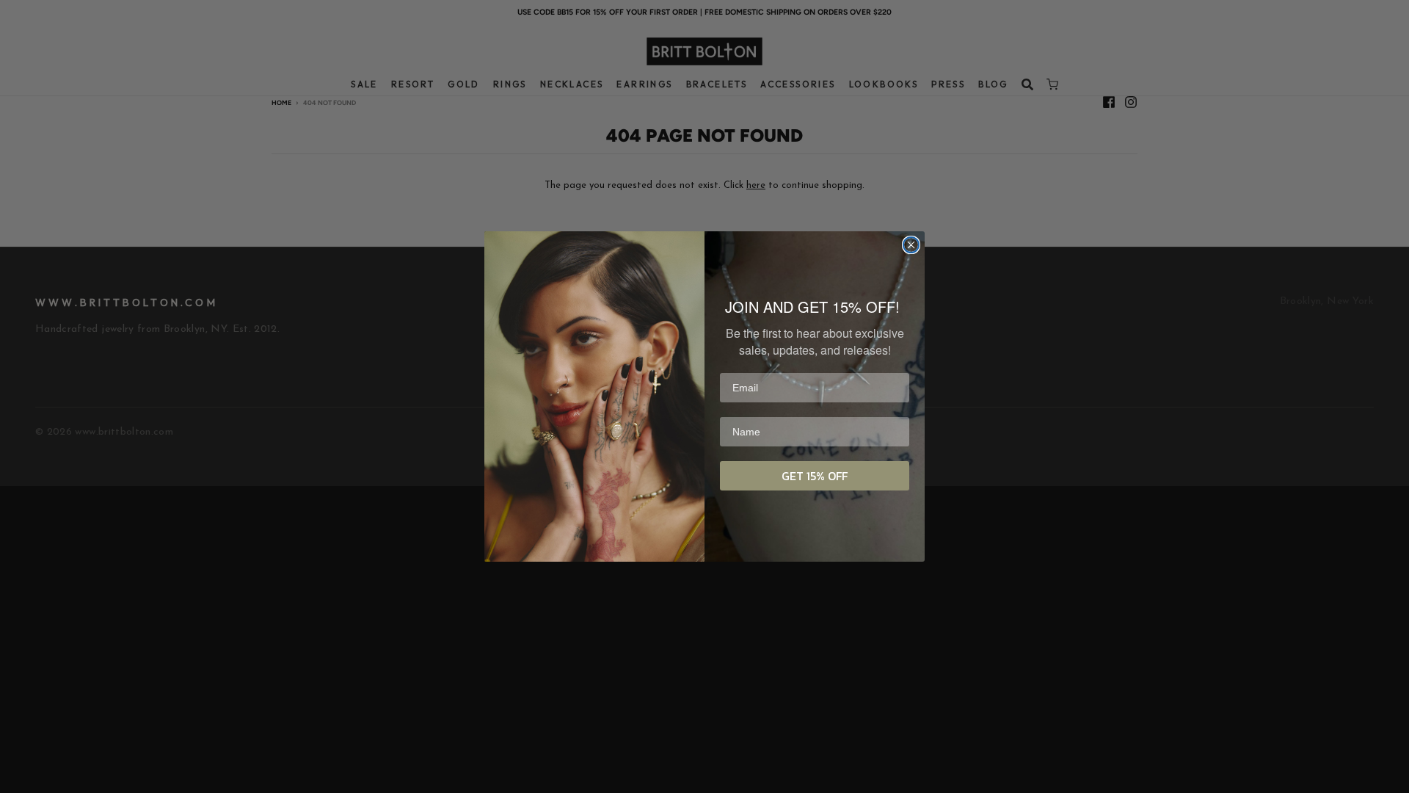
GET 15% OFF (815, 476)
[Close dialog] (911, 245)
